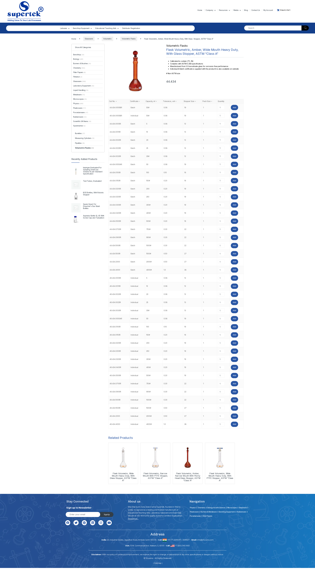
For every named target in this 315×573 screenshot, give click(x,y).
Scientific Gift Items (82, 121)
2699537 (186, 540)
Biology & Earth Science (216, 508)
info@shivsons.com (205, 540)
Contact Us (255, 10)
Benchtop (78, 55)
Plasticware (79, 108)
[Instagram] (100, 522)
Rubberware (80, 117)
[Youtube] (109, 522)
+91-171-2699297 (174, 540)
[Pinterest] (84, 522)
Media (236, 10)
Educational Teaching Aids (105, 28)
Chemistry (79, 68)
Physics (78, 103)
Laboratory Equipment (83, 86)
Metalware (79, 95)
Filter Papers (79, 72)
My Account (268, 10)
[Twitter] (76, 522)
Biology (78, 59)
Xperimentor (79, 126)
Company (209, 10)
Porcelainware (80, 112)
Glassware (79, 81)
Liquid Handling (80, 90)
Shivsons (149, 558)
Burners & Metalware (209, 512)
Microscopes (80, 99)
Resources (223, 10)
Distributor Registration (131, 28)
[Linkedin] (92, 522)
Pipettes (80, 143)
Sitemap (157, 563)
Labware (63, 28)
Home (199, 10)
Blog (246, 10)
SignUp (107, 514)
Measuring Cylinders (84, 138)
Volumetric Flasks (177, 45)
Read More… (133, 519)
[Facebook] (67, 522)
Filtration (77, 77)
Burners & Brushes (82, 63)
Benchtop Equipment (81, 28)
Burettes (80, 133)
